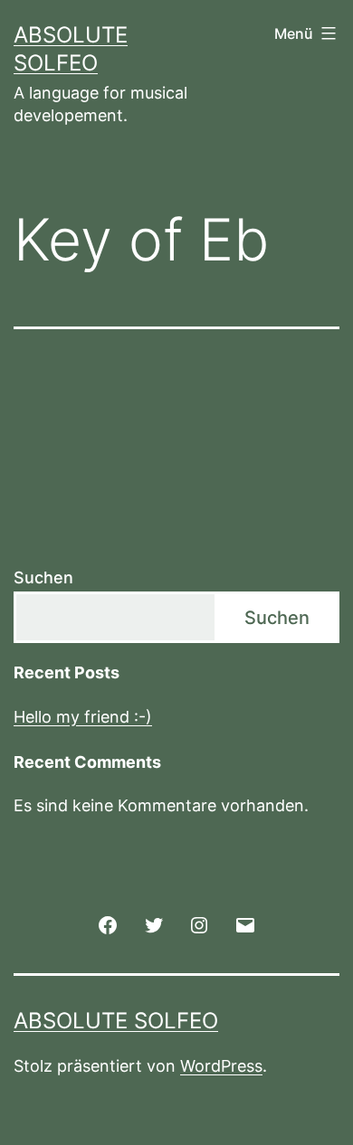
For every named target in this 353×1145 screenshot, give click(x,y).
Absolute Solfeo (116, 1021)
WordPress (221, 1065)
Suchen (43, 577)
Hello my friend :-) (83, 716)
